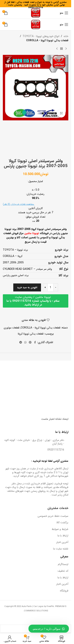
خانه (66, 36)
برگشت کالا (62, 523)
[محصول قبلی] (66, 49)
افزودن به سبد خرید (27, 288)
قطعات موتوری (11, 328)
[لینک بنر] (52, 371)
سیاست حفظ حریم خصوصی (53, 516)
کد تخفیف (62, 571)
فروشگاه (64, 591)
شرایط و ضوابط (60, 529)
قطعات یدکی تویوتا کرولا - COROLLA (47, 40)
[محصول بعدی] (57, 49)
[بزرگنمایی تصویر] (61, 113)
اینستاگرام (63, 564)
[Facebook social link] (35, 342)
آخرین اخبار (62, 542)
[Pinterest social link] (30, 342)
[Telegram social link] (20, 342)
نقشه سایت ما (60, 549)
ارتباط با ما (62, 536)
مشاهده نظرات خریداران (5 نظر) (19, 204)
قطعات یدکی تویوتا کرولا (30, 334)
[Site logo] (35, 13)
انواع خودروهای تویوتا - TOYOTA (41, 36)
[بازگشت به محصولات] (61, 49)
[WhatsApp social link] (25, 342)
